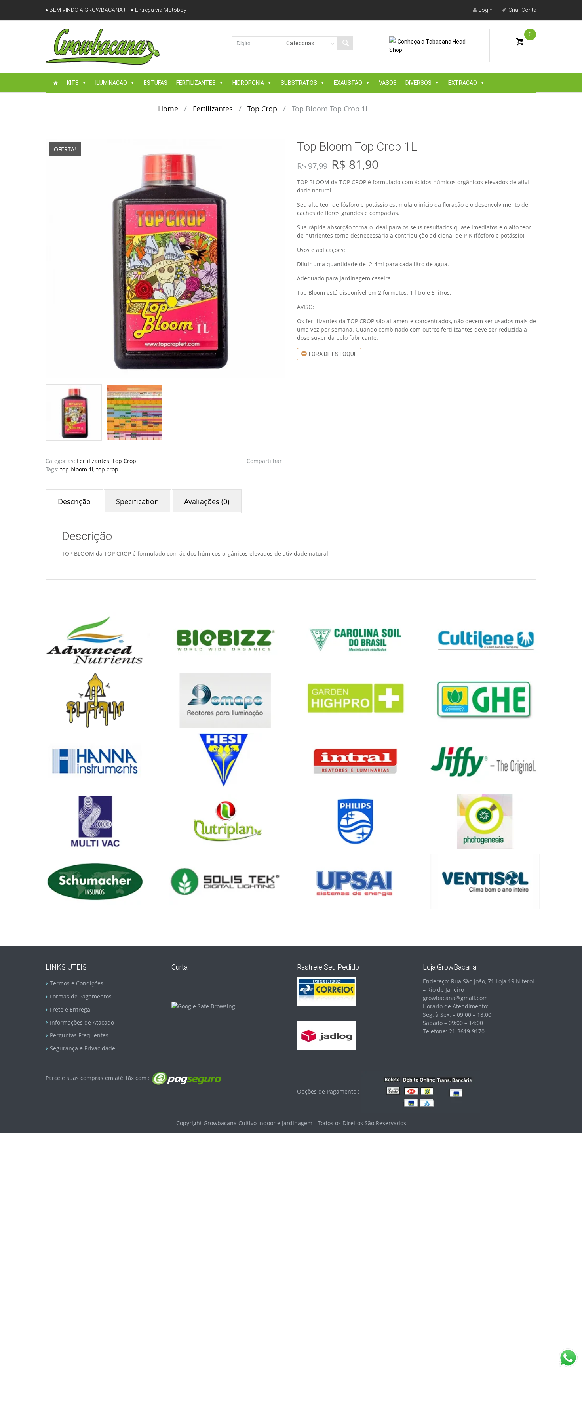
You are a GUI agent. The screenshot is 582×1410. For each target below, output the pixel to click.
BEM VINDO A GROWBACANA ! (87, 10)
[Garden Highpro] (355, 699)
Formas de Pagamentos (81, 996)
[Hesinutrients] (224, 760)
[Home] (55, 83)
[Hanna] (95, 760)
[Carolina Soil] (355, 639)
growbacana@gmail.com (455, 998)
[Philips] (355, 820)
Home (168, 108)
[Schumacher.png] (95, 881)
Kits (73, 83)
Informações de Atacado (82, 1022)
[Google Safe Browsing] (203, 1005)
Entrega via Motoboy (160, 10)
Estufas (155, 83)
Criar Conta (522, 10)
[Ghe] (485, 699)
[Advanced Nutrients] (95, 639)
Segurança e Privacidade (82, 1048)
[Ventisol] (485, 881)
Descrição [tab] (74, 501)
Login (486, 10)
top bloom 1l (76, 469)
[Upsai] (355, 881)
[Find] (345, 43)
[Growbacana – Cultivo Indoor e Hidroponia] (103, 46)
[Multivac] (95, 820)
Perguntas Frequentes (79, 1035)
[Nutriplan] (224, 820)
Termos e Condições (76, 983)
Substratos (299, 83)
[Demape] (224, 699)
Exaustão (348, 83)
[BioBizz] (224, 639)
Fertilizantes (196, 83)
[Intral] (355, 760)
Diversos (418, 83)
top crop (107, 469)
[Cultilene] (485, 639)
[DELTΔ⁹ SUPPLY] (95, 699)
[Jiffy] (485, 760)
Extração (462, 83)
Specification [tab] (137, 501)
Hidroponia (248, 83)
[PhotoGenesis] (485, 820)
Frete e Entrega (70, 1009)
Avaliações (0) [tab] (206, 501)
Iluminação (111, 83)
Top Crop (262, 108)
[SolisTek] (224, 881)
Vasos (388, 83)
